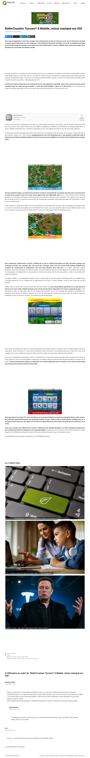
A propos (42, 755)
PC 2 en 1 (49, 3)
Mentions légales (54, 755)
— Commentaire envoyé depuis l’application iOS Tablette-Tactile (32, 738)
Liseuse (31, 3)
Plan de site (81, 755)
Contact (47, 755)
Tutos (75, 3)
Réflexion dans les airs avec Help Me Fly (17, 657)
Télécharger (82, 118)
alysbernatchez (10, 682)
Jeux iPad (12, 653)
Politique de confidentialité (66, 755)
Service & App (65, 3)
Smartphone (41, 3)
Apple (8, 655)
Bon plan (56, 3)
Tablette (22, 3)
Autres (83, 3)
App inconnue (17, 115)
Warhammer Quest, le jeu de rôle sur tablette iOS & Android (22, 658)
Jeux (8, 653)
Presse (75, 755)
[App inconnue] (9, 120)
